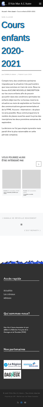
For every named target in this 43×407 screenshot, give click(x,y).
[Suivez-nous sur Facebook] (21, 402)
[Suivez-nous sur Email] (25, 402)
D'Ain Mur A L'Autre (16, 393)
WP (14, 396)
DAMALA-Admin (10, 74)
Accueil (4, 11)
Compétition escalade (28, 194)
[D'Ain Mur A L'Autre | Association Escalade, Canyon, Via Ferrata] (5, 3)
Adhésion (7, 298)
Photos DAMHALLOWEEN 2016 (11, 192)
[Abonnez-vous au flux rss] (18, 402)
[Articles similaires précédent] (33, 164)
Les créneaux (9, 294)
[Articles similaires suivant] (38, 164)
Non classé (12, 11)
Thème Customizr (33, 396)
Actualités (8, 290)
